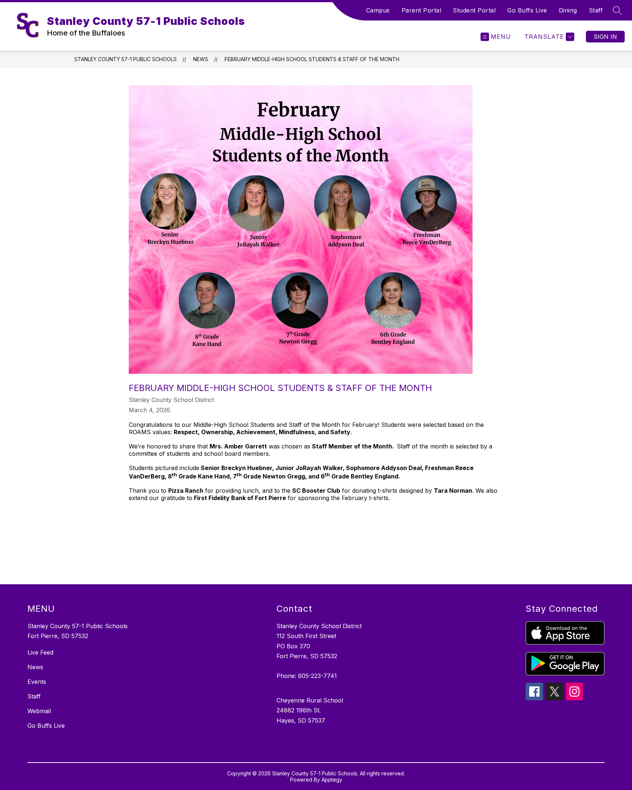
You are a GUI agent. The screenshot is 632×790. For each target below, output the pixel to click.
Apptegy (331, 779)
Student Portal (474, 10)
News (200, 59)
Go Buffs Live (527, 10)
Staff (596, 10)
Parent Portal (421, 10)
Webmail (39, 711)
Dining (568, 10)
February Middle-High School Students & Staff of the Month (312, 59)
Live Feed (40, 652)
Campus (378, 10)
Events (36, 681)
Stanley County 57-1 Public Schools (125, 59)
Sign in (605, 36)
